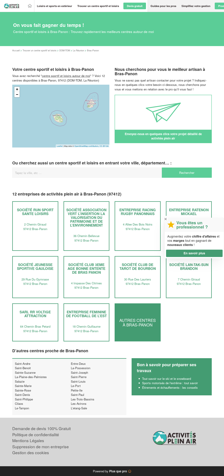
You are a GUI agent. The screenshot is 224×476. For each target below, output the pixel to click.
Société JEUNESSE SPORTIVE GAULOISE (35, 266)
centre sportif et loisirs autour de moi (66, 75)
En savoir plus (194, 253)
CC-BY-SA (104, 146)
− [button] (17, 94)
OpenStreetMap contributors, (87, 146)
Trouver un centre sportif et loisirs (40, 50)
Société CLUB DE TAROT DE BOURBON (138, 266)
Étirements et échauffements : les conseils (170, 387)
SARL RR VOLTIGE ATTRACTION (35, 313)
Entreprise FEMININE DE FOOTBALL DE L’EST (86, 313)
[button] (54, 6)
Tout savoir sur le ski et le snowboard (166, 378)
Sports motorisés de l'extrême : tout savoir (170, 383)
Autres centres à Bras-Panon (137, 322)
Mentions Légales (28, 440)
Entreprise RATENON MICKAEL (189, 211)
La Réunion (78, 50)
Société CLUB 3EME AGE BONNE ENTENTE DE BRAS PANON (86, 268)
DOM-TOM (64, 50)
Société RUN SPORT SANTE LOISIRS (35, 211)
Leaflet (59, 146)
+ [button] (17, 89)
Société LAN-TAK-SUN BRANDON (188, 266)
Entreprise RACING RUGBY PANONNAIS (137, 211)
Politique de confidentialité (35, 434)
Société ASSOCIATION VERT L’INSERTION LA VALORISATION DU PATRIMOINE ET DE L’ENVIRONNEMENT (86, 217)
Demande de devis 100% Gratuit (41, 428)
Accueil (16, 50)
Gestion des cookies (30, 452)
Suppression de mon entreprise (40, 446)
